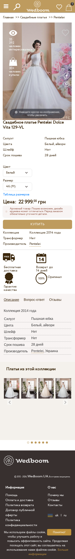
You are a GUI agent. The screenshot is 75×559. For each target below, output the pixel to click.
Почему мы (56, 495)
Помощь (11, 495)
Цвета (7, 144)
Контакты (55, 505)
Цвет (7, 167)
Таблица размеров (16, 194)
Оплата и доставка (19, 500)
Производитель (14, 244)
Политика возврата (19, 505)
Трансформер (13, 238)
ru (65, 515)
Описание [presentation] (11, 299)
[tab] (13, 300)
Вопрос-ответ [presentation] (34, 299)
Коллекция (11, 233)
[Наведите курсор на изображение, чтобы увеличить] (37, 71)
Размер (8, 181)
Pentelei (35, 243)
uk (57, 515)
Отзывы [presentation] (55, 299)
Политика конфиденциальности (21, 523)
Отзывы (53, 500)
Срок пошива (12, 155)
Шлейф (8, 150)
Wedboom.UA (38, 476)
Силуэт (8, 138)
